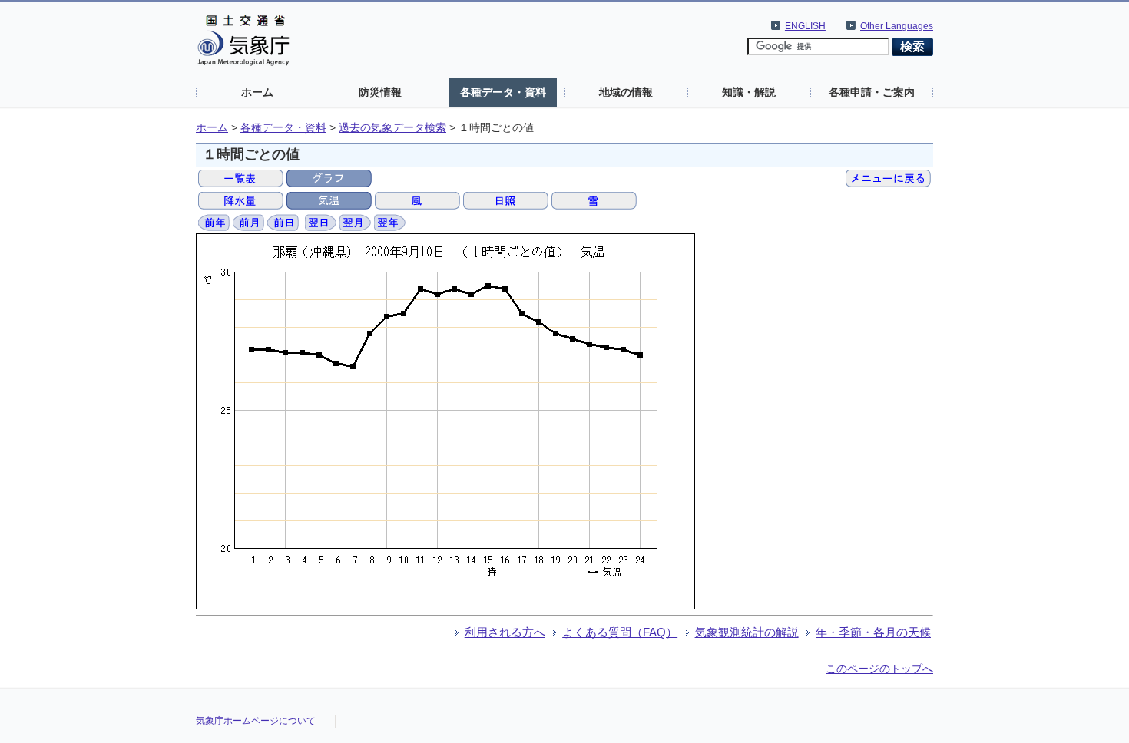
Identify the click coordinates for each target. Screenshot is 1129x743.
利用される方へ (505, 632)
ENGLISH (805, 26)
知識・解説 (749, 92)
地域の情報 (626, 92)
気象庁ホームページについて (256, 720)
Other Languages (896, 26)
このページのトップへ (879, 668)
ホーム (257, 92)
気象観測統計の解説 (747, 632)
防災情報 (380, 92)
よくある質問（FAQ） (619, 632)
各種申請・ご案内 (872, 92)
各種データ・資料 (503, 92)
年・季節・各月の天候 (873, 632)
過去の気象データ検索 (392, 128)
